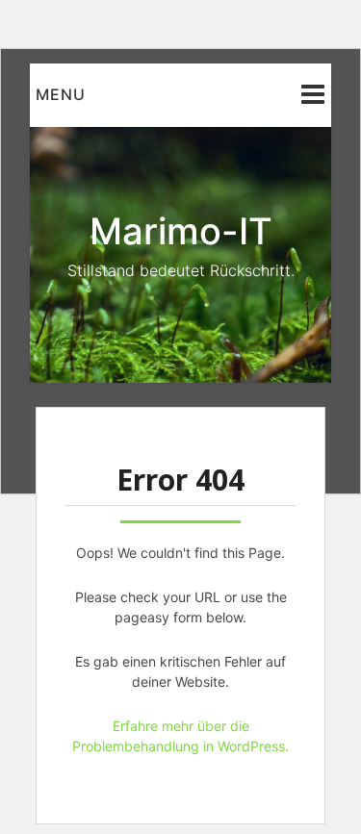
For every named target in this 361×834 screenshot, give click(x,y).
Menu (61, 94)
